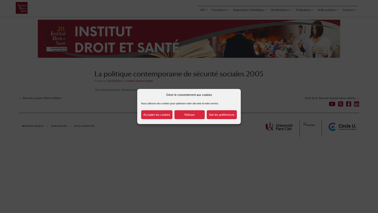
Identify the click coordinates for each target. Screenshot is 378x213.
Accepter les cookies (156, 114)
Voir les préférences (221, 114)
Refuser (189, 114)
